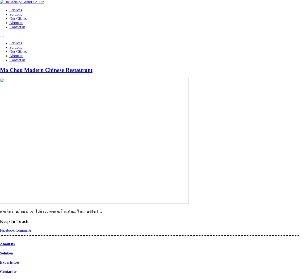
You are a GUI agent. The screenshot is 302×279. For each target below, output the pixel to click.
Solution (6, 253)
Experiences (9, 262)
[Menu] (2, 36)
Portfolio (15, 14)
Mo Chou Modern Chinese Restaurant (46, 70)
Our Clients (18, 19)
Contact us (17, 27)
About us (16, 23)
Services (15, 10)
